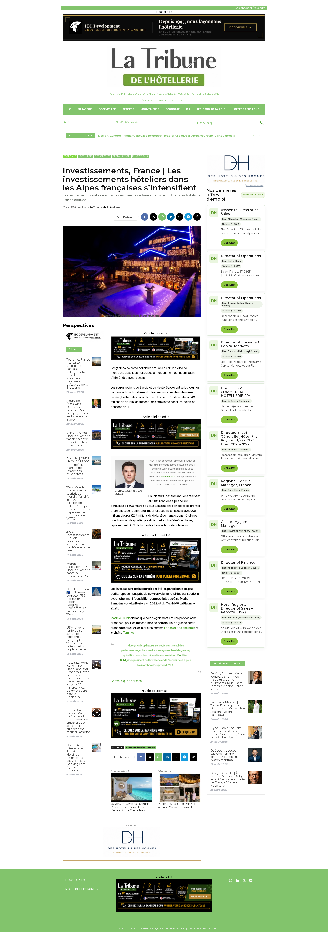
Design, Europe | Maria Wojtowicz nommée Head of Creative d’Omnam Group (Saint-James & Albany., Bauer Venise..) (227, 681)
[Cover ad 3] (156, 452)
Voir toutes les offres (253, 195)
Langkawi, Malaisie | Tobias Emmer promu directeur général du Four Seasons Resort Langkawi (168, 135)
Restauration (121, 156)
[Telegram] (188, 217)
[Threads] (211, 123)
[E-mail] (179, 217)
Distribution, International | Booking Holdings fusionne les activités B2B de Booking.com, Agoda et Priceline (77, 757)
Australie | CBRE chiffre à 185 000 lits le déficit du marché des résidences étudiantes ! (78, 466)
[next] (259, 135)
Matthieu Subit (168, 476)
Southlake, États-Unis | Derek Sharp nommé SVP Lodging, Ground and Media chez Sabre (78, 410)
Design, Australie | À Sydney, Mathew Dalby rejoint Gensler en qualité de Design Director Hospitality (227, 779)
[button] (243, 123)
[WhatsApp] (162, 217)
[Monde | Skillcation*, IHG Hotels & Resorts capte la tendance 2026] (96, 565)
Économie (69, 156)
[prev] (253, 135)
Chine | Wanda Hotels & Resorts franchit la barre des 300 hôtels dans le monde (78, 439)
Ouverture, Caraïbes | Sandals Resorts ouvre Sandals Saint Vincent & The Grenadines (130, 807)
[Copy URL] (197, 217)
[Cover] (156, 363)
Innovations (140, 156)
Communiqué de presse (126, 681)
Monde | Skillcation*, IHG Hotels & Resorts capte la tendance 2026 (78, 570)
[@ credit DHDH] (164, 40)
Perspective (102, 156)
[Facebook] (197, 123)
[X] (204, 123)
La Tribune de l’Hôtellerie (105, 207)
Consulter (229, 242)
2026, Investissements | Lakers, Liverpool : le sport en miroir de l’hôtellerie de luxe (78, 541)
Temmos (129, 632)
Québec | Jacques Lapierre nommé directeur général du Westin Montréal (224, 755)
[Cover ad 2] (156, 560)
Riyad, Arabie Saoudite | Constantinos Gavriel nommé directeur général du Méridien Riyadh (228, 732)
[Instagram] (200, 123)
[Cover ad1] (156, 715)
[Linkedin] (171, 217)
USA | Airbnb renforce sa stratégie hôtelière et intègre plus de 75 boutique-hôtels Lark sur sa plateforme (76, 638)
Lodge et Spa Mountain (179, 627)
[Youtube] (208, 123)
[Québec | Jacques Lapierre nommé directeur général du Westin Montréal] (255, 755)
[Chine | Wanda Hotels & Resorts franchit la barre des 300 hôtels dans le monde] (96, 434)
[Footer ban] (164, 895)
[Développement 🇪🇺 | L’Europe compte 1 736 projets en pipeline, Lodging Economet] (96, 591)
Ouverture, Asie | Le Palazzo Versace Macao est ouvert (176, 805)
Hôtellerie (85, 156)
